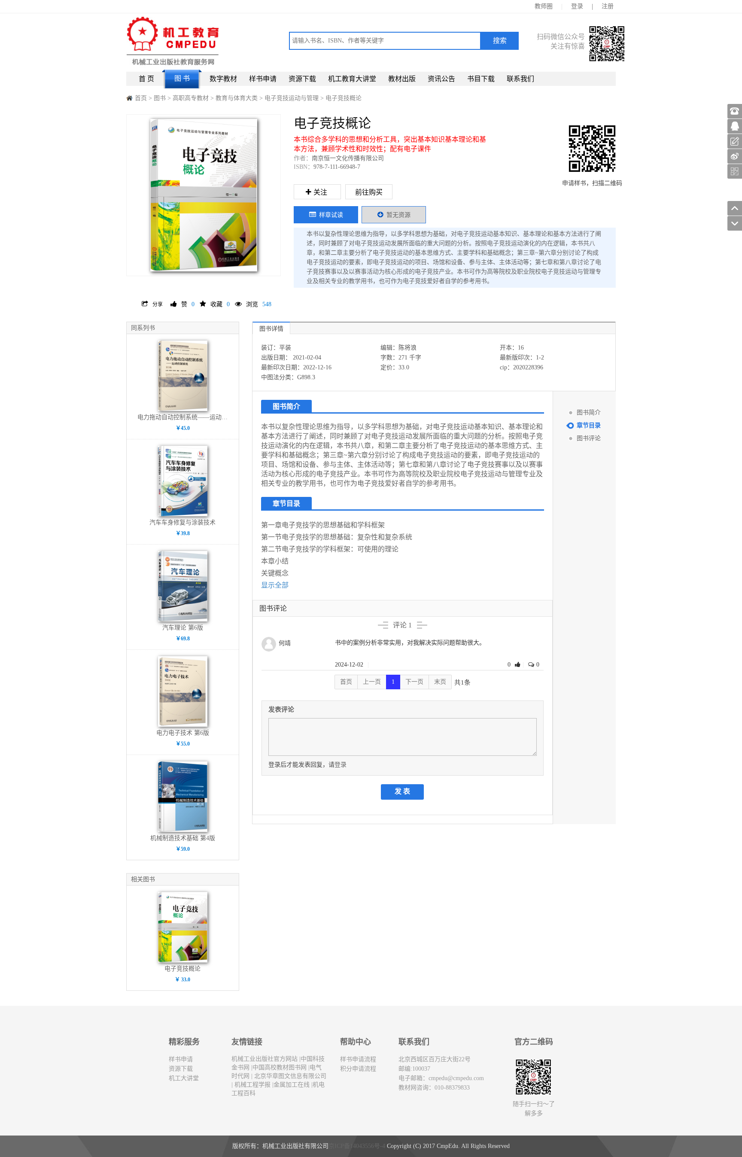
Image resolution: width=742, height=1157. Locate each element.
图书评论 (589, 438)
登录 (577, 6)
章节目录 (589, 425)
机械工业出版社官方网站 (264, 1059)
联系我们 (520, 78)
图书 (160, 98)
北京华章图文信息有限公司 (289, 1076)
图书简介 (589, 412)
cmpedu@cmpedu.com (456, 1078)
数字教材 (223, 78)
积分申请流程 (358, 1069)
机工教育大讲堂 (352, 78)
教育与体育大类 (237, 98)
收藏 (220, 304)
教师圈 (544, 6)
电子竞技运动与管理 (292, 98)
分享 (157, 304)
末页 (440, 682)
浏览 (258, 304)
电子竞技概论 (343, 98)
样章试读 (331, 215)
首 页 (146, 78)
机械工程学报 (252, 1084)
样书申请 (263, 78)
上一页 (372, 682)
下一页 (414, 682)
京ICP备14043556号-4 (356, 1146)
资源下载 (302, 78)
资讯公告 (441, 78)
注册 (608, 6)
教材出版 (402, 78)
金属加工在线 (292, 1084)
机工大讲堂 (184, 1078)
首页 (141, 98)
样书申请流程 (358, 1059)
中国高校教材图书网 (279, 1067)
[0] (519, 664)
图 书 (182, 78)
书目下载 (481, 78)
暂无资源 (398, 215)
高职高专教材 (191, 98)
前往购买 (369, 192)
